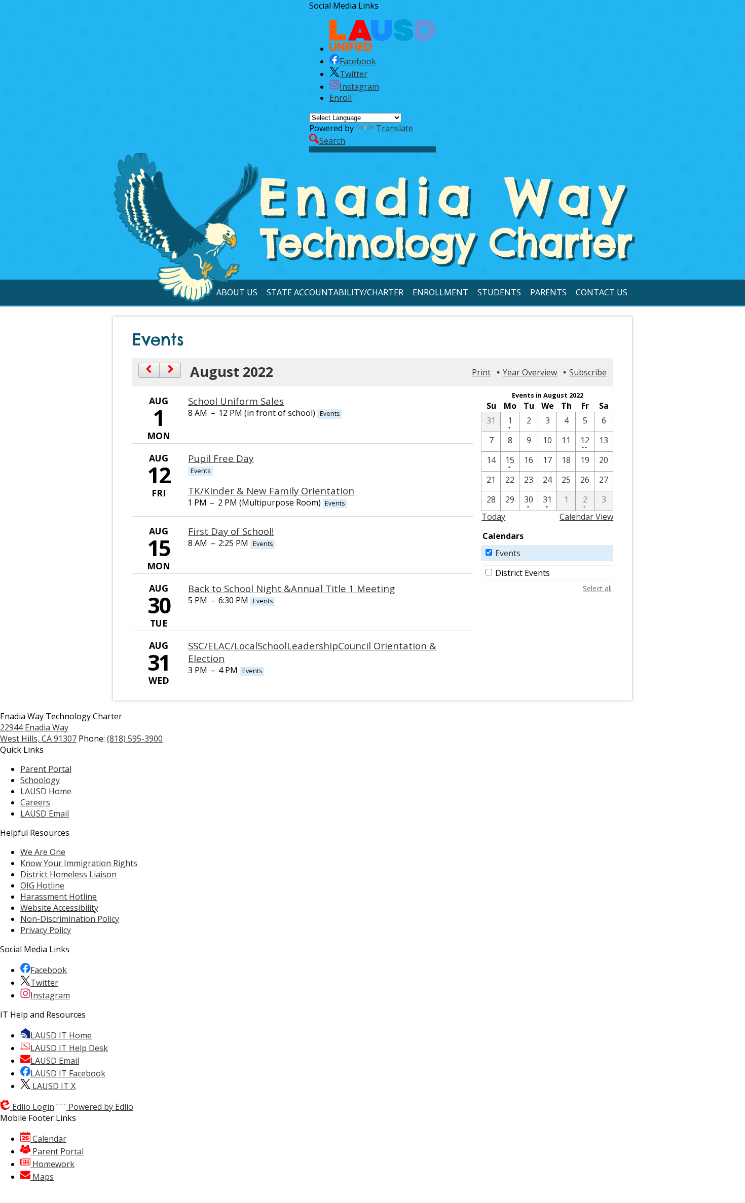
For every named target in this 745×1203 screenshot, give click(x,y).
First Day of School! (231, 531)
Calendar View (586, 516)
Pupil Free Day (220, 458)
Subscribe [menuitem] (588, 372)
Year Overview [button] (530, 372)
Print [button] (481, 372)
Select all (597, 588)
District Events (522, 572)
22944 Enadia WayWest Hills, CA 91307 (38, 733)
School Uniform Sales (236, 401)
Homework (52, 1164)
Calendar (48, 1138)
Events (507, 553)
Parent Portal (57, 1151)
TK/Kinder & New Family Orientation (271, 490)
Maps (42, 1176)
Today (493, 516)
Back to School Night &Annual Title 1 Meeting (291, 588)
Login (33, 1106)
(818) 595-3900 (135, 738)
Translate (394, 128)
